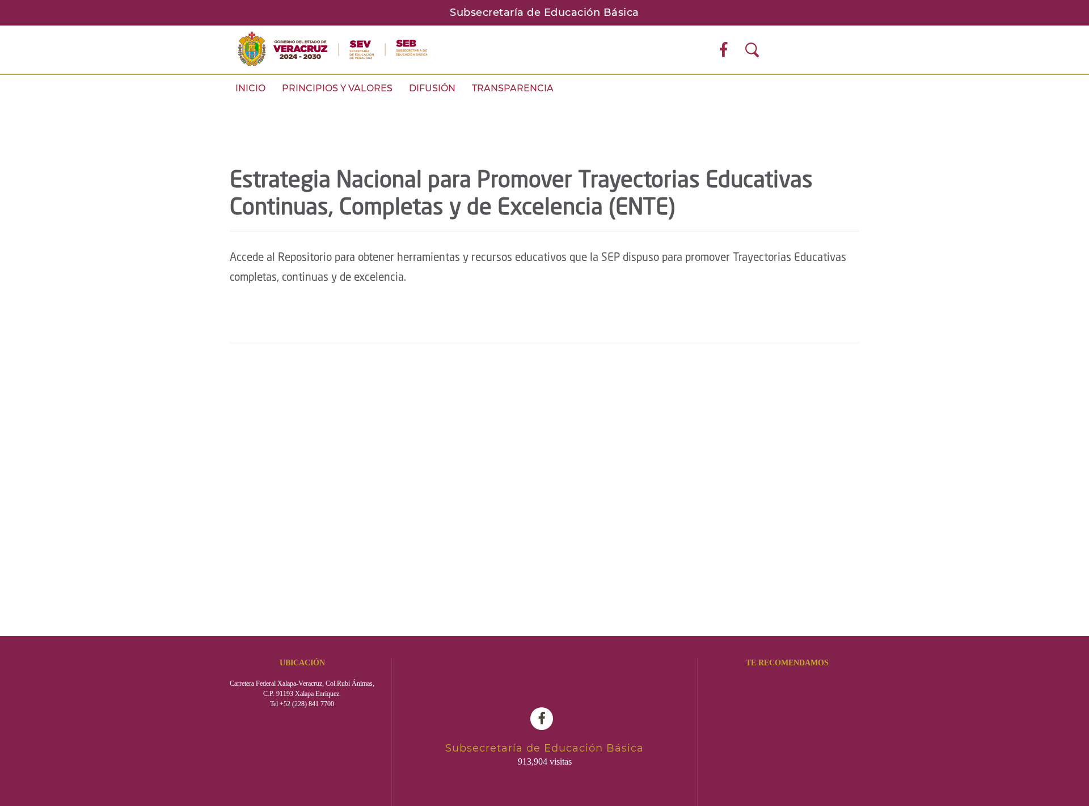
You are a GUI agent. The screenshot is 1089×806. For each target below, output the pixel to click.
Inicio (250, 88)
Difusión (432, 88)
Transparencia (513, 88)
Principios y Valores (337, 88)
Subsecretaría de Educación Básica (544, 12)
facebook (544, 718)
